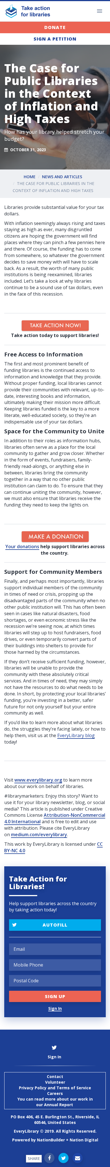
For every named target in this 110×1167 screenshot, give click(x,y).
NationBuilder (51, 1140)
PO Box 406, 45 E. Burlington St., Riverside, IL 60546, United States (55, 1119)
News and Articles (62, 176)
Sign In (55, 1008)
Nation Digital (84, 1140)
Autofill (55, 925)
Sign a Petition (55, 39)
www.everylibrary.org (38, 780)
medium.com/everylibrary (39, 834)
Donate (55, 27)
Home (30, 176)
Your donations (22, 546)
